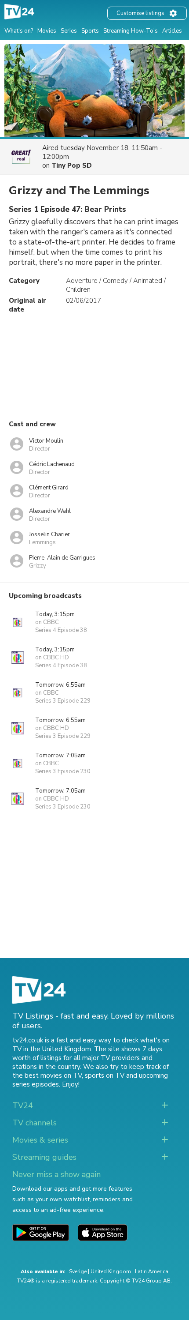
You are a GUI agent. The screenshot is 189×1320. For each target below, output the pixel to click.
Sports (90, 31)
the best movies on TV (47, 1075)
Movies (46, 31)
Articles (172, 31)
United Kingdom (111, 1271)
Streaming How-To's (130, 31)
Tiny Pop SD (71, 165)
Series (69, 31)
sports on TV (104, 1075)
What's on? (18, 31)
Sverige (78, 1271)
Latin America (151, 1271)
